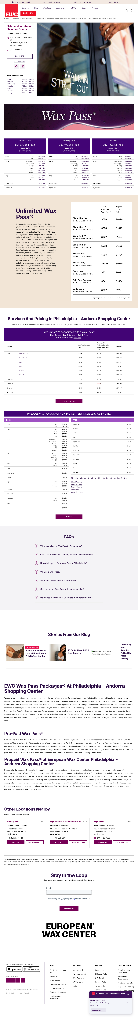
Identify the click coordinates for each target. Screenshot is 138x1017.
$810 (87, 176)
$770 (83, 168)
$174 (43, 183)
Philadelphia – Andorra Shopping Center (20, 27)
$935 (83, 164)
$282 (43, 158)
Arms (8, 424)
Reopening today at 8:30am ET (105, 825)
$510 (43, 164)
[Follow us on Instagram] (22, 66)
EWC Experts (78, 982)
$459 (87, 178)
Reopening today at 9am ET (17, 33)
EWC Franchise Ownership (124, 971)
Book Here (19, 56)
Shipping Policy (101, 974)
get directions (16, 45)
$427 (39, 166)
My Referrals (78, 974)
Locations (15, 19)
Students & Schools (58, 992)
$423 (87, 158)
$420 (43, 168)
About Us (54, 976)
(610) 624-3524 (16, 838)
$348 (43, 156)
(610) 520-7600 (103, 838)
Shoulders (10, 494)
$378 (39, 170)
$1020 (127, 164)
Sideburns (76, 472)
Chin (74, 433)
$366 (43, 166)
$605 (83, 180)
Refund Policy (101, 970)
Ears (74, 437)
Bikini (8, 354)
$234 (87, 188)
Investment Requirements (123, 977)
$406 (39, 156)
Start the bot (96, 1010)
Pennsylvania (27, 19)
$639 (87, 162)
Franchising (55, 980)
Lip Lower (10, 388)
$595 (39, 164)
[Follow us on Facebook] (16, 66)
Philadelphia (39, 19)
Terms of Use (100, 990)
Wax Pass (75, 490)
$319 (83, 183)
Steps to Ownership (126, 987)
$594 (83, 170)
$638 (83, 156)
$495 (87, 180)
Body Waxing (76, 484)
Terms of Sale (101, 986)
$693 (83, 172)
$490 (39, 168)
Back (8, 430)
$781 (83, 162)
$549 (87, 166)
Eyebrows (10, 384)
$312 (127, 188)
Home (6, 19)
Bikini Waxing (76, 482)
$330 (43, 180)
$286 (83, 188)
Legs (8, 482)
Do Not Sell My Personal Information (18, 993)
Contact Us (77, 970)
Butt (8, 453)
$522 (87, 156)
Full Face (76, 446)
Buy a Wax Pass (19, 61)
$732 (127, 166)
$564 (127, 158)
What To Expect (77, 492)
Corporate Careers (58, 984)
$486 (87, 170)
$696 (127, 156)
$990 (83, 176)
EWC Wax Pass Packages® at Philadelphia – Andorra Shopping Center (64, 689)
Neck (75, 463)
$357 (39, 178)
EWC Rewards (78, 978)
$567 (87, 172)
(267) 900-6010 (16, 49)
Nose (75, 468)
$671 (83, 166)
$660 (127, 180)
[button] (126, 10)
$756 (127, 172)
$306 (43, 178)
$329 (39, 158)
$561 (83, 178)
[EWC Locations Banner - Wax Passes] (69, 129)
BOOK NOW (28, 13)
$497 (39, 162)
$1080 (127, 176)
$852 (127, 162)
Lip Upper (10, 392)
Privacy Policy (101, 982)
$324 (43, 170)
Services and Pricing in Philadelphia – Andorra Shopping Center (69, 319)
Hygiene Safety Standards (56, 997)
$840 (127, 168)
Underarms (10, 379)
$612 (127, 178)
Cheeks (75, 428)
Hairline (76, 450)
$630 (39, 176)
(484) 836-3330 (60, 838)
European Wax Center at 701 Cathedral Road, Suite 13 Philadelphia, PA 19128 (76, 19)
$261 (87, 183)
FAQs (75, 986)
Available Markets (125, 983)
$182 (39, 188)
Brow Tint (76, 424)
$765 (87, 164)
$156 (43, 188)
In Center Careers (57, 988)
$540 (43, 176)
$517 (83, 158)
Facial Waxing (77, 487)
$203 (39, 183)
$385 (39, 180)
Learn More (77, 337)
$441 (39, 172)
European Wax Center (19, 990)
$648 (127, 170)
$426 (43, 162)
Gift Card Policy (101, 978)
